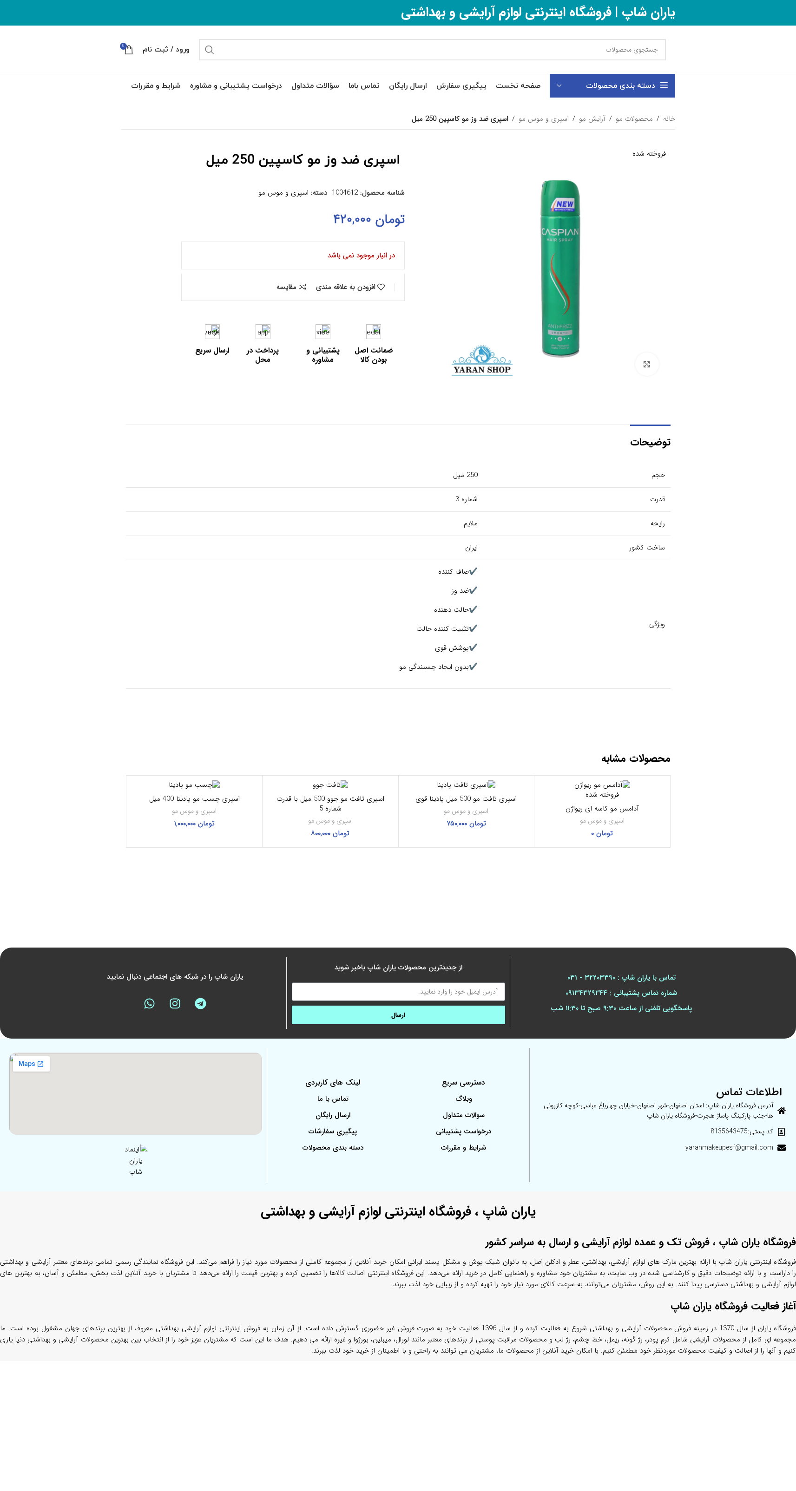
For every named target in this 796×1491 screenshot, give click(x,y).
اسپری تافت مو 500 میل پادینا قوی (466, 798)
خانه (669, 118)
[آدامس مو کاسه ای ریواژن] (602, 785)
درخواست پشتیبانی (463, 1131)
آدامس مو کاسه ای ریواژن (602, 808)
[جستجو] (209, 49)
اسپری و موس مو (544, 118)
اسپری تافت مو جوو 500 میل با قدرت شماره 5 (330, 803)
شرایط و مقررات (463, 1147)
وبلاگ (463, 1099)
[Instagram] (174, 1003)
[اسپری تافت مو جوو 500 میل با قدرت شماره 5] (330, 785)
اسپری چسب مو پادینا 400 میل (194, 798)
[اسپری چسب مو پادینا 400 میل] (195, 785)
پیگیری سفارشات (333, 1131)
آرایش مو (592, 118)
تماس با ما (333, 1099)
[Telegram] (200, 1003)
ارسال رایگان (333, 1115)
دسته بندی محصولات (333, 1147)
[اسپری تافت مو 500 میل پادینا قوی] (466, 785)
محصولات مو (634, 118)
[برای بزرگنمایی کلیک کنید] (646, 364)
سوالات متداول (464, 1115)
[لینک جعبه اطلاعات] (373, 345)
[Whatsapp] (149, 1003)
